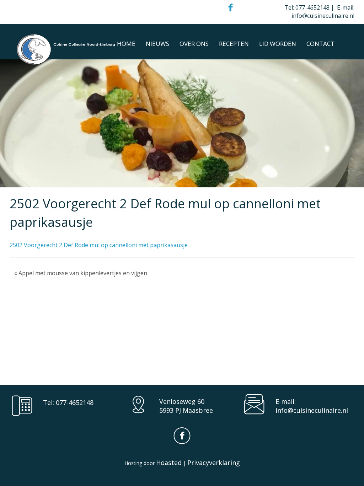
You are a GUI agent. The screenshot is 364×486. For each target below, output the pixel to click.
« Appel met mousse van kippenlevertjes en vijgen (80, 273)
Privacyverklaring (213, 462)
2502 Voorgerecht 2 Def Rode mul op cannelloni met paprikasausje (99, 245)
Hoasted (169, 462)
